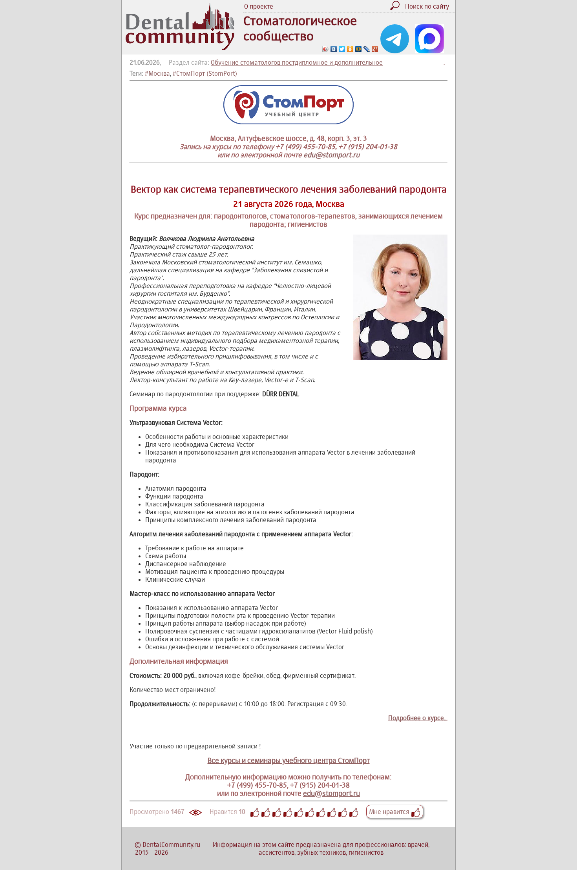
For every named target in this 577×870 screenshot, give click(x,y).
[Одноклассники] (350, 49)
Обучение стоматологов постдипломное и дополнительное (297, 62)
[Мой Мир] (358, 49)
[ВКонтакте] (334, 49)
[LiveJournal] (367, 49)
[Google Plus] (375, 49)
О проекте (258, 6)
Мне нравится (390, 811)
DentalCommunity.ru (171, 844)
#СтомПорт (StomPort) (205, 73)
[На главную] (180, 48)
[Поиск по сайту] (397, 8)
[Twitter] (342, 49)
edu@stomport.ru (331, 155)
